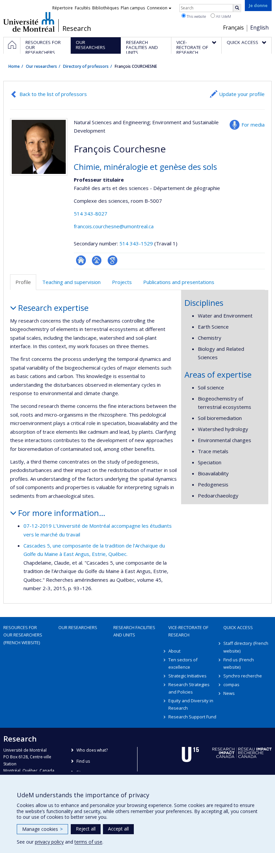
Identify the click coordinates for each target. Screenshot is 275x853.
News (229, 693)
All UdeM (223, 16)
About (174, 651)
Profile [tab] (23, 282)
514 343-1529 (136, 243)
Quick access (238, 627)
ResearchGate (81, 260)
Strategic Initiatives (187, 676)
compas (231, 684)
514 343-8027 (90, 213)
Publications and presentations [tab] (178, 282)
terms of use (88, 842)
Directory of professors (86, 66)
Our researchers (41, 66)
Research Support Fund (192, 717)
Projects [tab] (122, 282)
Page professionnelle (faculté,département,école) (97, 260)
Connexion (157, 8)
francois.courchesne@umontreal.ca (114, 226)
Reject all (86, 828)
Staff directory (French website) (245, 647)
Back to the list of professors (53, 94)
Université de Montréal (29, 22)
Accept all (118, 828)
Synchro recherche (242, 676)
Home (14, 66)
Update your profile (242, 94)
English (259, 27)
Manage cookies (42, 829)
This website (196, 16)
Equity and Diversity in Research (190, 704)
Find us (83, 761)
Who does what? (92, 750)
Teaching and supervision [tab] (71, 282)
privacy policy (49, 842)
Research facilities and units (134, 631)
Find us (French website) (238, 663)
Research (76, 28)
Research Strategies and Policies (189, 688)
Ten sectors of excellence (183, 663)
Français (233, 27)
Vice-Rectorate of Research (188, 631)
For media (253, 124)
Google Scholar (112, 260)
